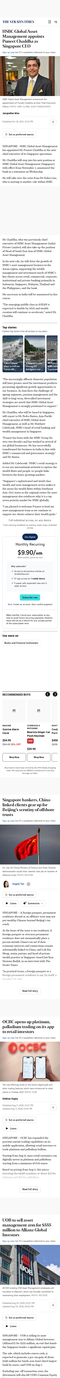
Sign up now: (8, 52)
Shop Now (14, 757)
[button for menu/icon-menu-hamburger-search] (56, 21)
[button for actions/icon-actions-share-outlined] (53, 122)
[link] (18, 21)
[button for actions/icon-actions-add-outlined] (28, 884)
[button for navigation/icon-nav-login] (49, 21)
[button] (49, 21)
